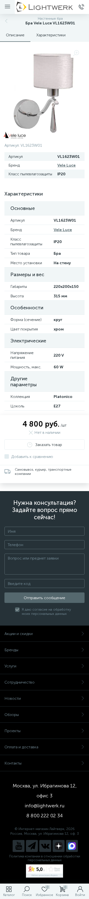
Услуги (10, 666)
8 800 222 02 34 (44, 816)
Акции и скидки (18, 633)
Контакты (13, 763)
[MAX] (72, 846)
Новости (12, 698)
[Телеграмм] (32, 846)
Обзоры (11, 714)
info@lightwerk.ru (45, 806)
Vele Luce (66, 165)
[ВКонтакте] (45, 846)
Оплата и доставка (21, 747)
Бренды (11, 649)
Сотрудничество (19, 682)
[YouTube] (18, 846)
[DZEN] (59, 846)
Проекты (12, 730)
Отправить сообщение (44, 597)
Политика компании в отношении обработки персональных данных (44, 858)
